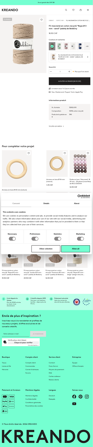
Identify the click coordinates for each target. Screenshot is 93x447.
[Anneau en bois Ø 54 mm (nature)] (57, 163)
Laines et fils (6, 366)
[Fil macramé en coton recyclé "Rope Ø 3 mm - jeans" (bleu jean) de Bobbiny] (80, 46)
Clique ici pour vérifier (23, 343)
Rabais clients (54, 380)
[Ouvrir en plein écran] (23, 44)
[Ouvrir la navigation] (88, 10)
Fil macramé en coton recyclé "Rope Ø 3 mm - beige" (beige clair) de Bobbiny (75, 272)
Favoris (28, 373)
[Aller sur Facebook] (74, 397)
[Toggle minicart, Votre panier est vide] (81, 10)
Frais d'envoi (53, 366)
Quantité (52, 67)
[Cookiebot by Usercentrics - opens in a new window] (79, 196)
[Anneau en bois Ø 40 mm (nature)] (17, 168)
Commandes (30, 366)
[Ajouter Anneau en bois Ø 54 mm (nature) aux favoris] (65, 153)
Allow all (75, 249)
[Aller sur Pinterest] (80, 397)
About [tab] (76, 203)
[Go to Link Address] (46, 2)
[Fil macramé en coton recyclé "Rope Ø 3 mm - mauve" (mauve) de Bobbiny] (66, 46)
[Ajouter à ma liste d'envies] (41, 20)
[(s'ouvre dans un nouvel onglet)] (76, 302)
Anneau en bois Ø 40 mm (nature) (14, 190)
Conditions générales (33, 402)
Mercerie (5, 369)
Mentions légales (31, 396)
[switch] (34, 239)
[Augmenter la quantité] (69, 71)
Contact (52, 363)
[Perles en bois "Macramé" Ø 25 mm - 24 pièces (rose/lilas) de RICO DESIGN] (80, 163)
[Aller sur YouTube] (74, 404)
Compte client (30, 363)
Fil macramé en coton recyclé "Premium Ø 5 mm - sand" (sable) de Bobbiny (56, 272)
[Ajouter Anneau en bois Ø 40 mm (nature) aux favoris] (29, 153)
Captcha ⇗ (33, 345)
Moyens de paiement (56, 369)
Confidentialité (30, 399)
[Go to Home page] (10, 10)
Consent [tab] (16, 203)
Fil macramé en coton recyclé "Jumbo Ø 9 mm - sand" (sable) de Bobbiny (33, 272)
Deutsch (52, 396)
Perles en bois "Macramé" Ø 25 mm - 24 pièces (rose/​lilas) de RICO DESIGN (80, 181)
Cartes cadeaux (54, 376)
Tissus (4, 363)
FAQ (50, 373)
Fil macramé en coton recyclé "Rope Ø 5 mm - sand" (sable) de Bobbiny (11, 272)
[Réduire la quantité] (51, 71)
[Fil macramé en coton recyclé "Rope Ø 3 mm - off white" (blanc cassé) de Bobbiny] (73, 46)
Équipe (74, 363)
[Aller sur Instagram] (87, 397)
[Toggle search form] (66, 10)
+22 (87, 46)
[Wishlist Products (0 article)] (73, 10)
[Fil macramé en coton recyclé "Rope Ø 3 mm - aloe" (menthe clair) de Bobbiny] (59, 46)
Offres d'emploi (78, 366)
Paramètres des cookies (34, 406)
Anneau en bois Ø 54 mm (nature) (55, 180)
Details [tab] (46, 203)
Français (52, 399)
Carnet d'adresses (32, 369)
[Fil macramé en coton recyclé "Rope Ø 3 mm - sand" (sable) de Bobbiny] (52, 46)
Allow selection (46, 249)
